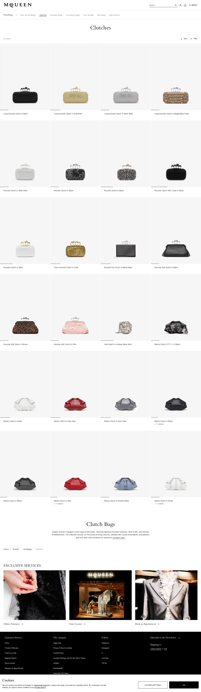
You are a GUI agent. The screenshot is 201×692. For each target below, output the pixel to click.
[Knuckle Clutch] (25, 153)
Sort (185, 39)
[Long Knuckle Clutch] (25, 77)
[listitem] (28, 15)
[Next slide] (46, 74)
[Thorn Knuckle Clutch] (75, 230)
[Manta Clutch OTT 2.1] (176, 307)
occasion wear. (119, 538)
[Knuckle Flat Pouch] (126, 230)
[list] (70, 15)
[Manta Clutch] (25, 384)
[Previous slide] (3, 74)
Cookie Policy (40, 687)
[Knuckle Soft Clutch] (176, 230)
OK (184, 685)
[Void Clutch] (126, 307)
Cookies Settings (153, 685)
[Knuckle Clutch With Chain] (176, 153)
